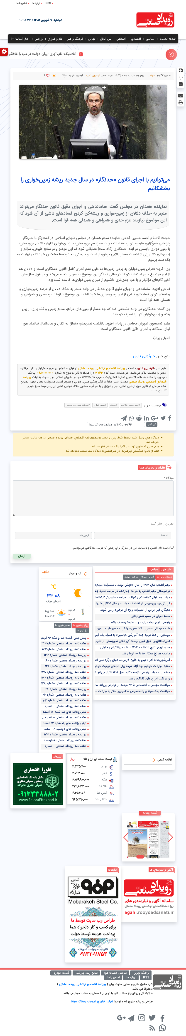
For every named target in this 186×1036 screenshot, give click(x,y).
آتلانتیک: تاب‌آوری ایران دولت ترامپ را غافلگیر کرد (53, 54)
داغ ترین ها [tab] (82, 630)
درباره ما (36, 3)
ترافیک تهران (141, 972)
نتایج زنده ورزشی (87, 972)
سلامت (152, 47)
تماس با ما (22, 3)
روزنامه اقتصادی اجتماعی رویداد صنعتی (83, 984)
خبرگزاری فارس (144, 356)
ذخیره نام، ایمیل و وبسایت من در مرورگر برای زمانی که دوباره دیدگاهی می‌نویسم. (121, 547)
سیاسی (150, 38)
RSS (48, 3)
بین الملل (105, 38)
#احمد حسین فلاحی (130, 405)
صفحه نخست (167, 38)
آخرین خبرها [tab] (147, 577)
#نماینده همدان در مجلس (78, 405)
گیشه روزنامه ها (112, 47)
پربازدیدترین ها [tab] (164, 577)
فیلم (140, 47)
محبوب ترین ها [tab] (62, 625)
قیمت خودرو (61, 972)
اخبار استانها (22, 38)
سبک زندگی (169, 47)
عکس (129, 47)
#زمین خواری (100, 405)
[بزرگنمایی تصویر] (93, 121)
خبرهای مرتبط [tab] (131, 577)
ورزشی (38, 38)
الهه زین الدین (93, 76)
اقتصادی (136, 38)
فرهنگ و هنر (75, 38)
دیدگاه (169, 478)
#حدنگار (113, 405)
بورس (91, 38)
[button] (156, 857)
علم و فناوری (55, 38)
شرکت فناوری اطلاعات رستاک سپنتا (92, 1001)
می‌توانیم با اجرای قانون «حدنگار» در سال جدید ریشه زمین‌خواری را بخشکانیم (95, 184)
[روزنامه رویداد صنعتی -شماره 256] (144, 837)
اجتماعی (121, 38)
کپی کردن (151, 424)
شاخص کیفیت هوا (115, 972)
